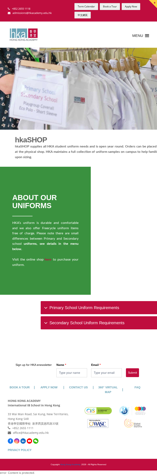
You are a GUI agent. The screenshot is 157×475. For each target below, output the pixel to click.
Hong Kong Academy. (70, 464)
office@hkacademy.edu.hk (31, 433)
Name (61, 364)
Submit (132, 372)
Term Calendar (86, 6)
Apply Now (131, 6)
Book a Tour (110, 6)
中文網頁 (82, 15)
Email (96, 364)
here (48, 259)
